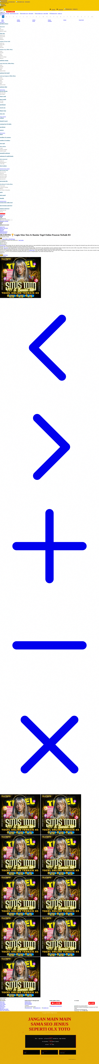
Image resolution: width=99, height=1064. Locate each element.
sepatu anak (2, 44)
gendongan (3, 104)
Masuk (1, 216)
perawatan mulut (3, 177)
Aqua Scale (81, 20)
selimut (2, 118)
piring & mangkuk (3, 149)
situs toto (2, 33)
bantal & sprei (4, 121)
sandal (1, 46)
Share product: (3, 256)
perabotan (2, 127)
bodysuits (2, 39)
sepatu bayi (2, 43)
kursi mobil (3, 99)
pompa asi (2, 160)
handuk (2, 198)
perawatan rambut (3, 176)
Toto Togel (2, 1003)
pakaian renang (4, 60)
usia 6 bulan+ (2, 94)
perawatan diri (2, 179)
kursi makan (3, 166)
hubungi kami (28, 1001)
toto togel (2, 143)
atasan (1, 51)
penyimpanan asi (3, 162)
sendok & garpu (3, 151)
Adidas (18, 20)
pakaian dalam (2, 70)
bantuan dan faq (28, 1003)
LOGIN (53, 9)
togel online (21, 240)
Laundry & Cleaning (4, 187)
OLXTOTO (2, 245)
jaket (1, 69)
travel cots (2, 107)
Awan (33, 21)
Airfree (33, 20)
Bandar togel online (4, 1009)
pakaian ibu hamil (4, 73)
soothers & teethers (5, 140)
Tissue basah (2, 185)
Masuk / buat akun (4, 228)
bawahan (1, 52)
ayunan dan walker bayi (6, 202)
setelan (1, 55)
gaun (1, 54)
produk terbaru (4, 23)
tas (0, 28)
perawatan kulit (3, 171)
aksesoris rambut (3, 31)
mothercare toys (3, 210)
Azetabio (50, 21)
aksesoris (1, 58)
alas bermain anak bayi (6, 205)
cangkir (1, 148)
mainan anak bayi (4, 208)
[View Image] (20, 834)
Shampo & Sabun (3, 174)
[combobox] (6, 220)
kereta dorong (3, 91)
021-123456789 (28, 1004)
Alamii (49, 20)
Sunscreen (2, 173)
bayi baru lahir (3, 92)
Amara (64, 20)
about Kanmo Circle (14, 13)
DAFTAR (61, 9)
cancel (1, 222)
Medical (1, 188)
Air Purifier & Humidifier (5, 190)
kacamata (2, 29)
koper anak (3, 96)
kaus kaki (2, 47)
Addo (2, 20)
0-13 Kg (1, 101)
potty (1, 192)
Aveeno (18, 21)
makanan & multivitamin (6, 156)
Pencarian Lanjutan (4, 221)
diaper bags (3, 110)
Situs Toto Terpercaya (4, 1010)
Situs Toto (2, 1001)
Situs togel (2, 1005)
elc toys (1, 211)
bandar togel (32, 250)
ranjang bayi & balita (5, 124)
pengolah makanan (5, 153)
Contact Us (75, 9)
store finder (45, 13)
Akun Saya (2, 215)
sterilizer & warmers (5, 137)
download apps (11, 1)
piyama (1, 37)
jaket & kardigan (3, 56)
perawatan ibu (4, 181)
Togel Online (3, 1004)
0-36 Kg (1, 102)
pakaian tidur (2, 35)
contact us (60, 13)
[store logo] (10, 12)
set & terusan (2, 36)
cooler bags (2, 163)
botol (1, 134)
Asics (2, 21)
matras (2, 130)
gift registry (27, 1)
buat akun (2, 229)
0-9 (92, 16)
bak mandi (3, 195)
